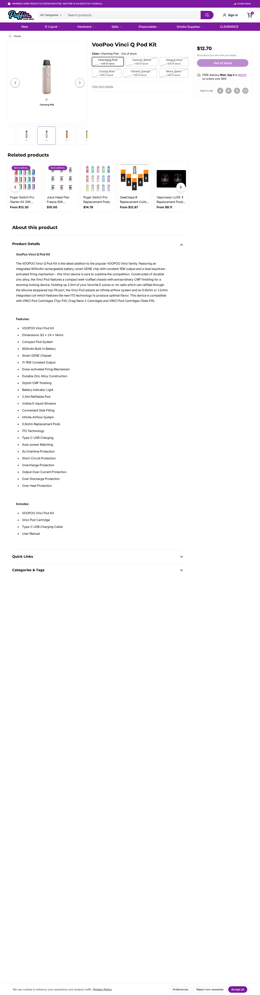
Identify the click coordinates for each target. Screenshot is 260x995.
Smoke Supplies (188, 27)
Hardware (84, 27)
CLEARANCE (229, 27)
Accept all (237, 989)
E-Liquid (51, 27)
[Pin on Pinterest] (229, 91)
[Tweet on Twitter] (237, 91)
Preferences (180, 989)
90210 (242, 74)
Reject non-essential (209, 989)
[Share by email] (245, 91)
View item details (102, 86)
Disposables (148, 27)
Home (17, 36)
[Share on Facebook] (220, 91)
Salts (115, 27)
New (25, 27)
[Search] (207, 15)
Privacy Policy (102, 989)
